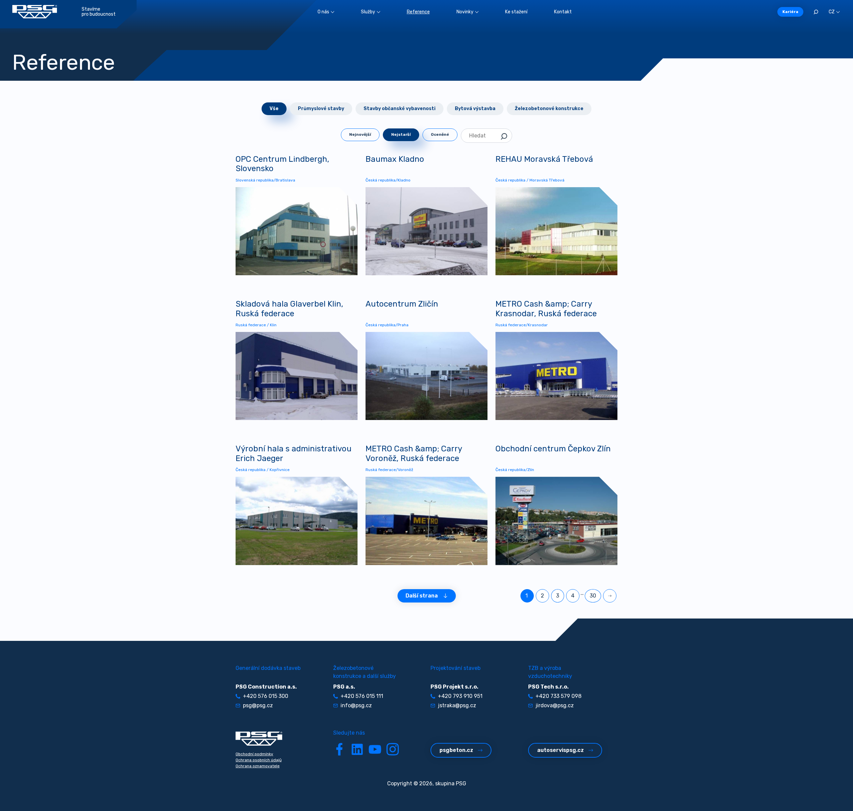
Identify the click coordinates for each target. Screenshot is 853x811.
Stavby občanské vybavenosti (399, 108)
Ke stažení (516, 12)
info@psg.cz (356, 705)
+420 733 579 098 (558, 696)
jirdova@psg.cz (554, 705)
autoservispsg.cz (560, 750)
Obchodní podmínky (254, 754)
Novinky (464, 12)
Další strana (422, 595)
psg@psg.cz (258, 705)
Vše (274, 108)
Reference (418, 12)
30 (593, 595)
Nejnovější (360, 134)
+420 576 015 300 (265, 696)
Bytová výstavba (475, 108)
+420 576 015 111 (362, 696)
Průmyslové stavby (321, 108)
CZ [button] (832, 12)
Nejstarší (401, 134)
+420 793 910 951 (460, 696)
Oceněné (440, 134)
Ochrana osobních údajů (259, 760)
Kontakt (563, 12)
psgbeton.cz (456, 750)
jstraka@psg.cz (457, 705)
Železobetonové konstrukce (549, 108)
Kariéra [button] (790, 11)
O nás (323, 12)
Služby (368, 12)
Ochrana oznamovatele (258, 766)
